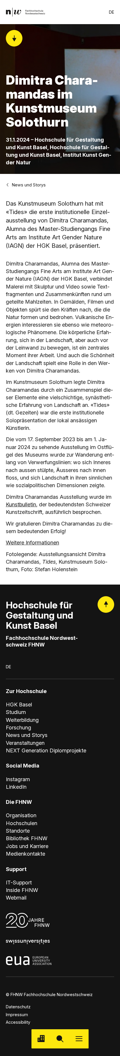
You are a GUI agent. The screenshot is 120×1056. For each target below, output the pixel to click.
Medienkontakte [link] (25, 853)
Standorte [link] (18, 830)
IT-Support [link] (19, 882)
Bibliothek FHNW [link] (26, 838)
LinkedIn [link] (16, 786)
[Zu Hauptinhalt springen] (14, 38)
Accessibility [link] (18, 1022)
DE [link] (111, 12)
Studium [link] (16, 712)
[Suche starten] (59, 1038)
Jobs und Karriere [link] (27, 846)
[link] (25, 12)
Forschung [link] (18, 727)
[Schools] (40, 1038)
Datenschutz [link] (18, 1006)
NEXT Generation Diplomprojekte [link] (46, 750)
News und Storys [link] (29, 184)
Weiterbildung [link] (22, 720)
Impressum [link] (17, 1014)
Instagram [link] (18, 779)
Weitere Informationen (32, 542)
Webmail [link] (16, 897)
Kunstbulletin (21, 504)
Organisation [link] (21, 815)
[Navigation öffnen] (79, 1038)
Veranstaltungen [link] (25, 743)
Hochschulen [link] (21, 823)
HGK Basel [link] (19, 704)
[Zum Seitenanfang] (106, 604)
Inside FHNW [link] (22, 890)
